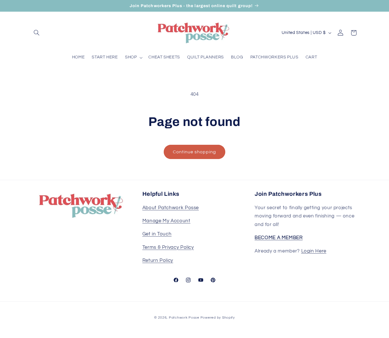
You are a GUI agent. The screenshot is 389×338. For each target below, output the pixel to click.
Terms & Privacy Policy (168, 247)
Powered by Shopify (217, 317)
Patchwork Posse (184, 317)
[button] (36, 32)
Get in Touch (157, 234)
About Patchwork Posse (170, 207)
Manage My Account (166, 220)
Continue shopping (194, 152)
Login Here (313, 251)
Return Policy (157, 260)
